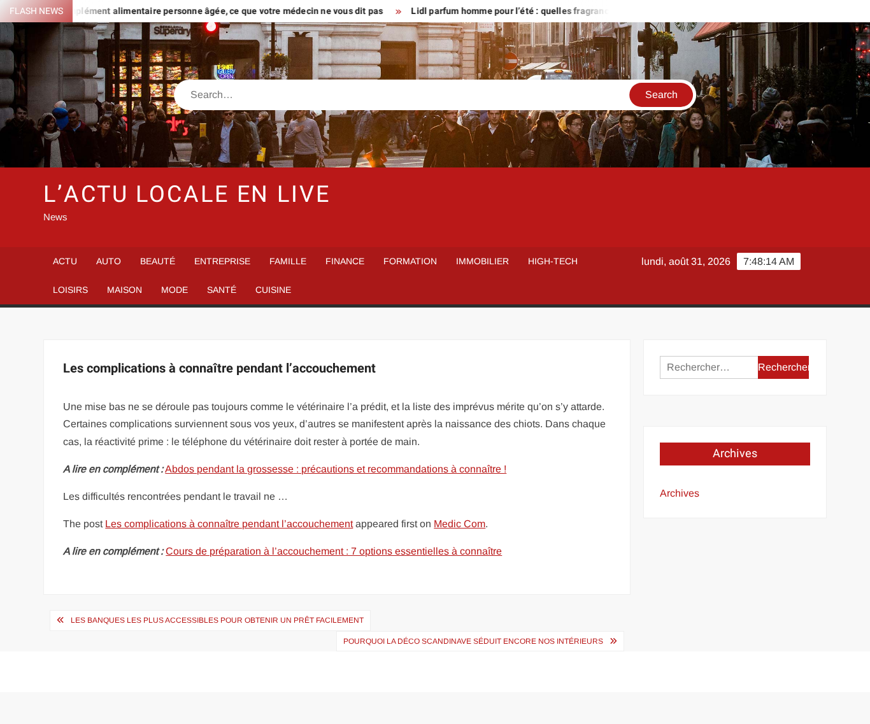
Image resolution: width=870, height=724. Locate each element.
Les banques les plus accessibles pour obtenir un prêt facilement (217, 620)
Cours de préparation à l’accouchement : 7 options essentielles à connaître (334, 551)
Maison (124, 290)
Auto (108, 261)
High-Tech (553, 261)
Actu (65, 261)
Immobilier (482, 261)
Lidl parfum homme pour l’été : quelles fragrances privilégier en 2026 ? (538, 11)
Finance (344, 261)
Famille (287, 261)
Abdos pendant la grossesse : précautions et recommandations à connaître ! (335, 469)
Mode (174, 290)
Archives (679, 493)
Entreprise (222, 261)
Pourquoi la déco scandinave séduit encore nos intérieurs (473, 641)
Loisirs (70, 290)
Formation (410, 261)
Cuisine (273, 290)
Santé (221, 290)
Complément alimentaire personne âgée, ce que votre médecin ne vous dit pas (200, 11)
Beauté (157, 261)
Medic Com (459, 523)
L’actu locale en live (186, 194)
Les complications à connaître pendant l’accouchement (229, 523)
